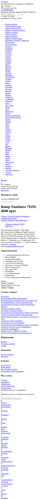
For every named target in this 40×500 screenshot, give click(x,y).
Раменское (5, 474)
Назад (11, 287)
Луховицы (5, 437)
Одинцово (5, 457)
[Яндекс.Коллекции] (2, 201)
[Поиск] (22, 14)
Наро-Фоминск (6, 451)
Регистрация (5, 365)
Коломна (4, 431)
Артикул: (4, 199)
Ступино (4, 486)
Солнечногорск (7, 484)
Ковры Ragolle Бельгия (15, 246)
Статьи (8, 172)
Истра (3, 423)
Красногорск (6, 433)
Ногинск (4, 453)
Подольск (4, 468)
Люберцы (4, 439)
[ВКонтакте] (4, 201)
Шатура (4, 494)
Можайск (4, 443)
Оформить (5, 190)
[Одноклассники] (8, 201)
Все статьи (5, 296)
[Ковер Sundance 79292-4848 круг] (14, 220)
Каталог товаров (7, 354)
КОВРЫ (7, 10)
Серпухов (4, 482)
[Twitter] (13, 201)
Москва (4, 445)
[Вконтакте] (6, 384)
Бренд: (3, 246)
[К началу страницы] (2, 392)
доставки (12, 244)
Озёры (3, 459)
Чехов (3, 490)
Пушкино (4, 470)
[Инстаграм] (6, 388)
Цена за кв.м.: (6, 285)
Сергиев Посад (6, 480)
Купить (4, 287)
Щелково (4, 498)
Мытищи (4, 447)
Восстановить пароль (9, 369)
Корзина (4, 342)
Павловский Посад (8, 466)
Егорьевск (5, 415)
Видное (4, 403)
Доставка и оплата (12, 170)
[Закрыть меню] (2, 178)
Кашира (4, 427)
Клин (3, 429)
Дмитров (4, 411)
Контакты (9, 174)
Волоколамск (6, 405)
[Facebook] (6, 201)
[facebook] (5, 382)
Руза (2, 476)
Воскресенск (6, 407)
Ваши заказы (6, 367)
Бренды (8, 168)
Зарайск (4, 419)
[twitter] (4, 380)
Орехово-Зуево (6, 461)
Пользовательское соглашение (12, 371)
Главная (8, 166)
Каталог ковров (11, 24)
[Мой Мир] (11, 201)
